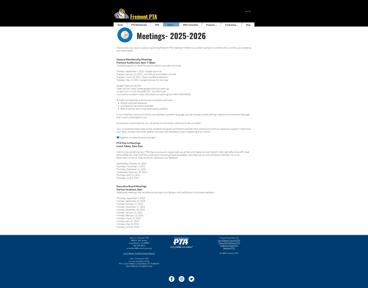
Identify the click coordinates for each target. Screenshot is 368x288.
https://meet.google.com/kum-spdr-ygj (150, 88)
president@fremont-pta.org (139, 248)
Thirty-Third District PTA (229, 243)
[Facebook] (172, 279)
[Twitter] (191, 279)
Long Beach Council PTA (229, 240)
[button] (249, 11)
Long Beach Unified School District (139, 253)
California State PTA (229, 245)
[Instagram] (181, 279)
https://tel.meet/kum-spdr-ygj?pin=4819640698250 (164, 94)
